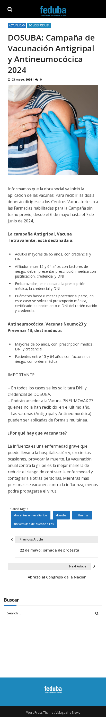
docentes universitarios (30, 515)
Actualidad (17, 25)
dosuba (61, 515)
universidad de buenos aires (34, 524)
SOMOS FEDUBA (39, 25)
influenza (82, 515)
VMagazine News (68, 712)
